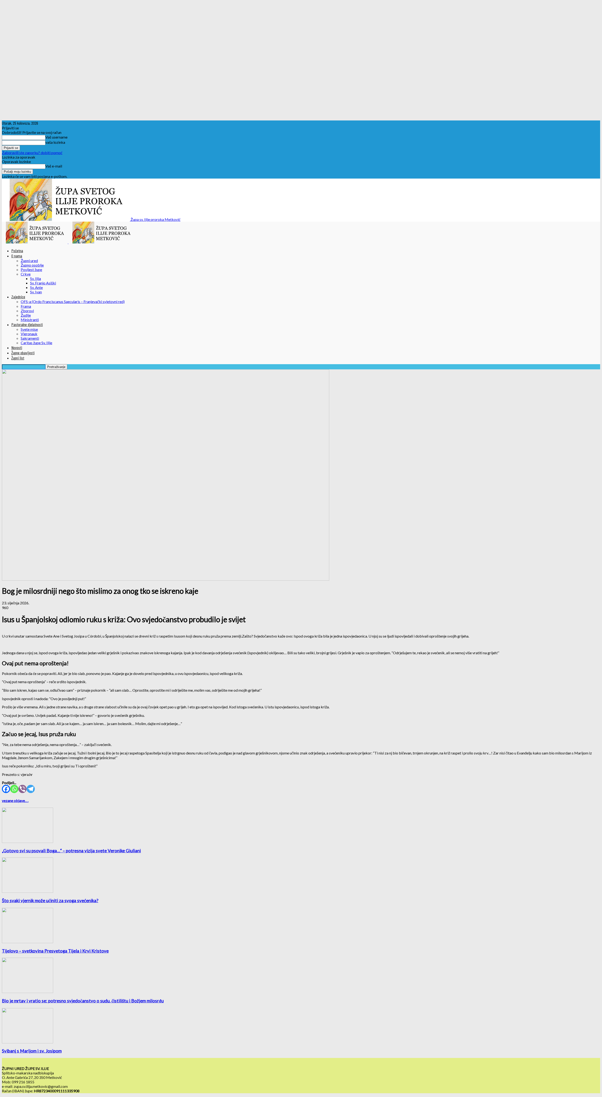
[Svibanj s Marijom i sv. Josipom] (27, 1042)
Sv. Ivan (36, 292)
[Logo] (35, 242)
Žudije (26, 315)
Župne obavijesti (23, 352)
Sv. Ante (36, 287)
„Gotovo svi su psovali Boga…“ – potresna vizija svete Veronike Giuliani (71, 850)
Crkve (26, 274)
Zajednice (18, 296)
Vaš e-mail (53, 166)
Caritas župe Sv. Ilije (36, 342)
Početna (17, 250)
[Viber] (22, 789)
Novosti (16, 347)
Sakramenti (30, 338)
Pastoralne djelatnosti (27, 324)
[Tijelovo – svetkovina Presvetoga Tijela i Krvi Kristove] (27, 941)
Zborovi (27, 310)
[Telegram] (31, 789)
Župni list (17, 357)
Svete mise (29, 329)
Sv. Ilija (35, 278)
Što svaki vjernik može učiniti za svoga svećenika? (50, 900)
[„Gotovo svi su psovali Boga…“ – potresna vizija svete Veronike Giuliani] (27, 841)
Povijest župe (31, 269)
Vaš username (56, 137)
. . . (26, 800)
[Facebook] (6, 789)
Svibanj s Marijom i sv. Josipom (32, 1050)
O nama (16, 255)
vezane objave (13, 800)
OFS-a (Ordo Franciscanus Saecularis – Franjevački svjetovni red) (73, 301)
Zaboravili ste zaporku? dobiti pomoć (32, 152)
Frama (26, 306)
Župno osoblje (32, 265)
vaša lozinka (55, 142)
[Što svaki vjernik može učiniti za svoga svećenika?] (27, 891)
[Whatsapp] (14, 789)
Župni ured (29, 260)
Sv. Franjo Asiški (43, 283)
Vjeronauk (29, 333)
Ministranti (30, 319)
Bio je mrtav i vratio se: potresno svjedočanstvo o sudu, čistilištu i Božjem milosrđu (83, 1000)
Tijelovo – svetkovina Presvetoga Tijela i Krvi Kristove (55, 950)
